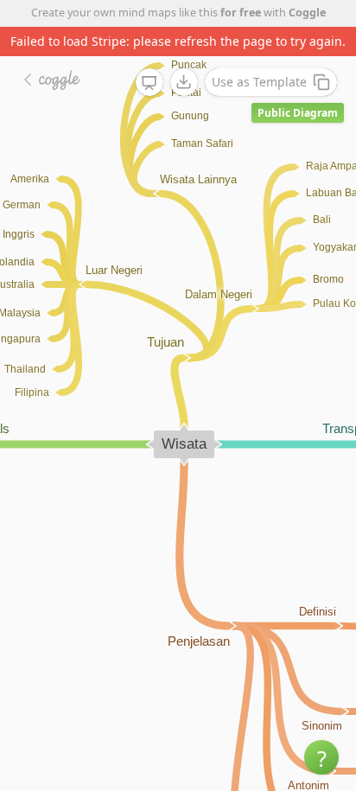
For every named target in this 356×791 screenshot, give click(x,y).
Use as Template (259, 81)
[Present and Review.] (149, 83)
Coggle (307, 12)
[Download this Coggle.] (184, 82)
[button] (321, 757)
